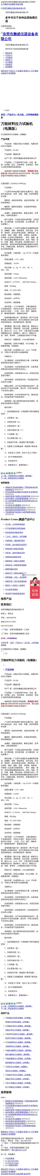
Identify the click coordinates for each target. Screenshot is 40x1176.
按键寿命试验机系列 (13, 557)
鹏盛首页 (4, 1132)
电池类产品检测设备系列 (15, 593)
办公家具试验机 (11, 589)
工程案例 (8, 58)
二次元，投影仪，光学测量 (16, 536)
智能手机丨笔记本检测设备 (16, 581)
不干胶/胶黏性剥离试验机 (15, 528)
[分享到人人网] (9, 473)
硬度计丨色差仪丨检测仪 (15, 585)
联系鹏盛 (12, 4)
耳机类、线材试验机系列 (15, 553)
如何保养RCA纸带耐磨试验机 (17, 499)
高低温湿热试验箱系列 (14, 532)
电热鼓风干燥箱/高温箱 (14, 549)
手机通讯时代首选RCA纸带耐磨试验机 (20, 512)
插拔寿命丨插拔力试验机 (15, 561)
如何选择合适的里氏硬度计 (16, 507)
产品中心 (8, 55)
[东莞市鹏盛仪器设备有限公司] (13, 8)
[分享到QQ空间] (2, 473)
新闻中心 (8, 60)
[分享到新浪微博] (4, 473)
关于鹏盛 (4, 4)
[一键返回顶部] (11, 1165)
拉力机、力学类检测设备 (15, 524)
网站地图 (19, 4)
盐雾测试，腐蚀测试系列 (15, 541)
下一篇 (12, 478)
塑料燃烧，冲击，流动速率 (16, 577)
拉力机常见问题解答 (13, 505)
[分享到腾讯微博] (7, 473)
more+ (3, 1097)
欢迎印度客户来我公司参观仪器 (17, 496)
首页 (3, 114)
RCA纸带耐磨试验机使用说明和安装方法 (21, 501)
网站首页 (8, 53)
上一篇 (17, 476)
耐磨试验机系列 (11, 569)
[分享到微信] (12, 473)
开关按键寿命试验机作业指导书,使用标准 (21, 492)
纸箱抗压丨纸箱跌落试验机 (16, 565)
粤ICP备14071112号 (19, 1150)
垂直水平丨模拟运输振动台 (16, 573)
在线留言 (8, 64)
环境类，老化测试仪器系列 (16, 545)
